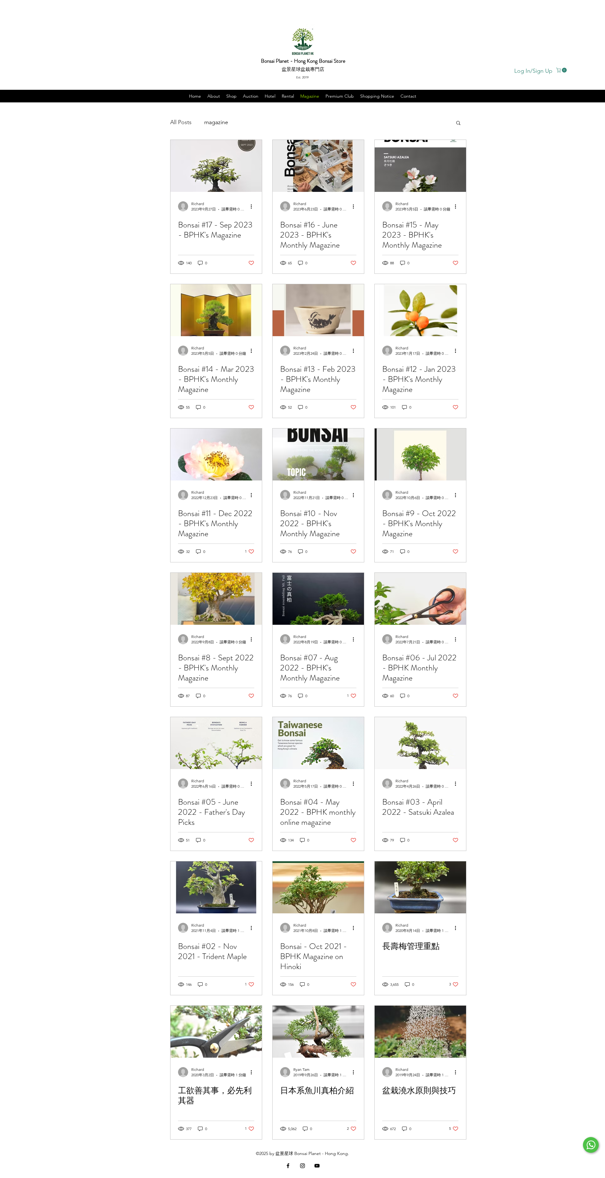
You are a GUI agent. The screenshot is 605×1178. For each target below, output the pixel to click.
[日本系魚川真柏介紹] (318, 1032)
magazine (216, 122)
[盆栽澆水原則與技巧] (420, 1032)
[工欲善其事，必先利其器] (216, 1032)
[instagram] (302, 1166)
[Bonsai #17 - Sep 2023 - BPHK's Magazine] (216, 166)
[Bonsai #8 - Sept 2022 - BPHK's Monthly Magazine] (216, 599)
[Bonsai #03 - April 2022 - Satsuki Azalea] (420, 743)
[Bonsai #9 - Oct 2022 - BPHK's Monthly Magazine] (420, 454)
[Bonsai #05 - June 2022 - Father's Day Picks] (216, 743)
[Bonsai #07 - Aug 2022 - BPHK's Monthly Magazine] (318, 599)
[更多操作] (253, 206)
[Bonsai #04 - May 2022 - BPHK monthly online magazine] (318, 743)
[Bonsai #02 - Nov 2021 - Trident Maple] (216, 887)
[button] (562, 70)
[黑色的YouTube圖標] (317, 1166)
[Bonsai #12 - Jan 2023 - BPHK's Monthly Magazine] (420, 310)
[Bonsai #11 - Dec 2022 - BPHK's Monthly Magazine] (216, 454)
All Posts (181, 122)
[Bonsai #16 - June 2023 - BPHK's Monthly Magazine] (318, 166)
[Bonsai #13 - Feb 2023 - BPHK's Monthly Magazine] (318, 310)
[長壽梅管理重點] (420, 887)
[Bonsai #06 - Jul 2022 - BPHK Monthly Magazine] (420, 599)
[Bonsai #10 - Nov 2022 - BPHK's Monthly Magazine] (318, 454)
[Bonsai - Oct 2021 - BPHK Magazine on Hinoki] (318, 887)
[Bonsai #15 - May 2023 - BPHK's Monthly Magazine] (420, 166)
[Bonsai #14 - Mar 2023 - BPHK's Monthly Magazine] (216, 310)
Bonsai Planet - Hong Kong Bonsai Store (303, 61)
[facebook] (288, 1166)
